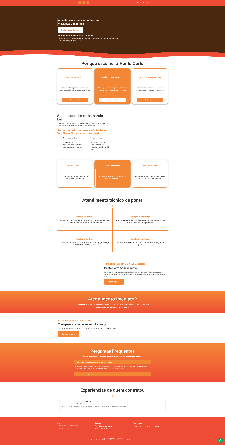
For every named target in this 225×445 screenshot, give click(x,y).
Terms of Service (127, 440)
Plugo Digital (119, 438)
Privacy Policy (117, 440)
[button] (57, 404)
